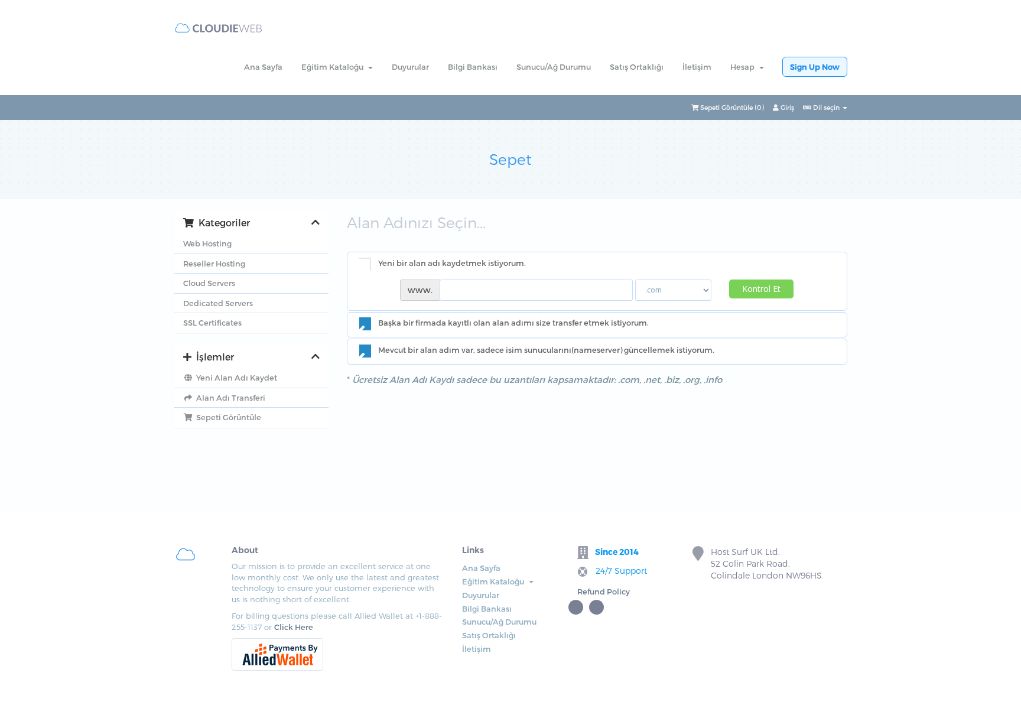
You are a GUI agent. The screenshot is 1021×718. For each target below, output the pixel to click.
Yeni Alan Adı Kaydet (235, 377)
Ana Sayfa (263, 67)
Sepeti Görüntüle (227, 417)
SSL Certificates (212, 322)
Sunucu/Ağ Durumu (553, 67)
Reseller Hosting (214, 263)
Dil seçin (826, 107)
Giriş (786, 107)
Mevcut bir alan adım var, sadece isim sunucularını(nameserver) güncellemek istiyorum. (546, 350)
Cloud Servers (209, 283)
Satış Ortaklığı (637, 67)
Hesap (744, 67)
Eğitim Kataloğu (334, 67)
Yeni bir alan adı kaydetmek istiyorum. (452, 263)
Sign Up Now (815, 67)
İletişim (696, 67)
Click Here (293, 627)
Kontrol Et (761, 288)
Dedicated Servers (218, 303)
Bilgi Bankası (473, 67)
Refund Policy (603, 591)
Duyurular (410, 67)
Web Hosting (207, 243)
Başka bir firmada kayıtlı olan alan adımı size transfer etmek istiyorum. (513, 323)
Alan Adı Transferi (229, 397)
